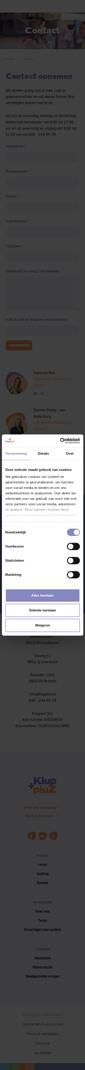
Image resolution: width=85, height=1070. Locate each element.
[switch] (73, 546)
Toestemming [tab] (16, 453)
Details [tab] (43, 453)
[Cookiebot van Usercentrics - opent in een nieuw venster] (60, 441)
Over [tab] (70, 453)
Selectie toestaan (42, 610)
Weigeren (42, 625)
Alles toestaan (42, 595)
